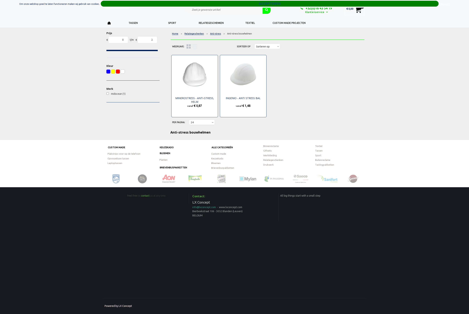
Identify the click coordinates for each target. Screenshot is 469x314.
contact (145, 195)
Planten (163, 159)
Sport (172, 22)
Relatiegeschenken (211, 22)
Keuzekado (167, 147)
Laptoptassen (115, 163)
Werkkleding (270, 155)
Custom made (116, 147)
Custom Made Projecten (289, 22)
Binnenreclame (271, 146)
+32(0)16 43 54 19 (318, 8)
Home (109, 23)
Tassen (133, 22)
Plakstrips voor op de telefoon (124, 153)
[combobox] (224, 10)
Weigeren (445, 4)
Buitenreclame (322, 160)
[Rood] (118, 71)
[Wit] (123, 71)
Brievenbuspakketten (173, 167)
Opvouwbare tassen (118, 158)
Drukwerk (268, 164)
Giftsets (267, 150)
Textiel (250, 22)
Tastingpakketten (324, 164)
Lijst (195, 46)
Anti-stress (215, 34)
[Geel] (113, 71)
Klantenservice (314, 12)
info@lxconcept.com (204, 207)
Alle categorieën (222, 147)
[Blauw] (108, 71)
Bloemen (165, 153)
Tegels (189, 46)
